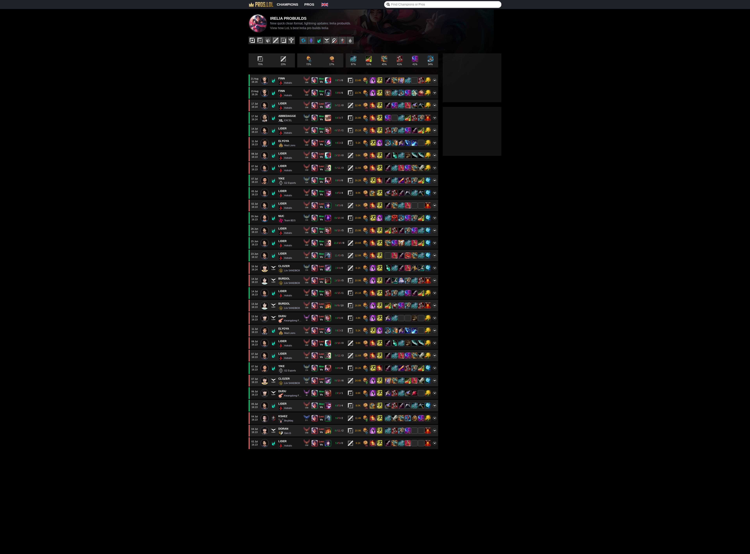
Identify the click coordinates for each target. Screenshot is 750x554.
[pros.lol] (261, 4)
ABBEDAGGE (287, 115)
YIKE (281, 178)
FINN (281, 78)
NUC (281, 216)
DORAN (283, 428)
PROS (309, 4)
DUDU (282, 316)
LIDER (282, 103)
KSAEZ (283, 416)
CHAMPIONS (287, 4)
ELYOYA (283, 141)
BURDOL (284, 278)
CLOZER (284, 266)
